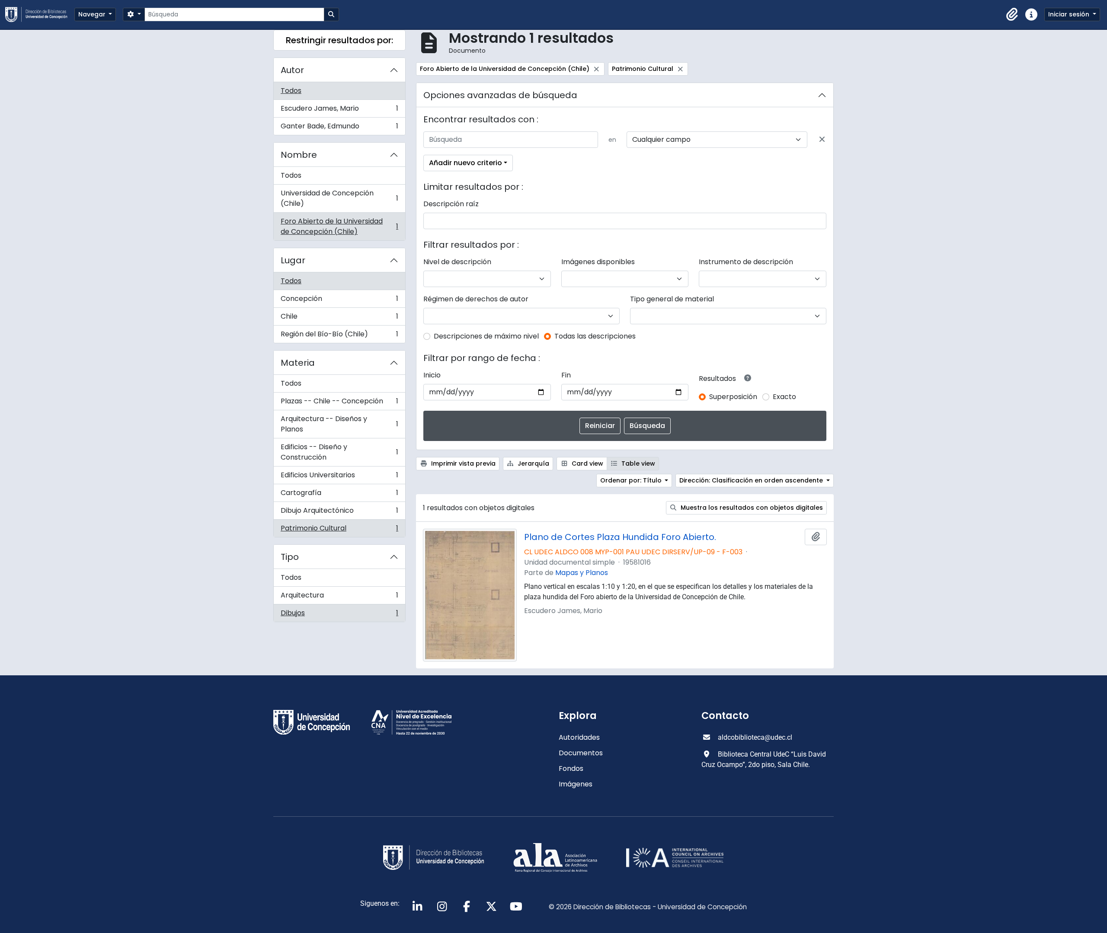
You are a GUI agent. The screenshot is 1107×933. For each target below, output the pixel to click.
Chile (339, 318)
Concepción (339, 301)
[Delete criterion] (822, 139)
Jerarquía (532, 463)
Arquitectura (339, 597)
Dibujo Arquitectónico (339, 512)
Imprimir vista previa (462, 463)
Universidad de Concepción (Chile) (339, 198)
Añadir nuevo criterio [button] (465, 163)
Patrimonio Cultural (339, 530)
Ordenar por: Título (631, 480)
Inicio (432, 375)
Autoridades (579, 737)
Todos (291, 91)
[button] (1012, 14)
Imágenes (575, 784)
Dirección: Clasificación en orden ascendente (752, 480)
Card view (586, 463)
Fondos (571, 768)
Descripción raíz (451, 204)
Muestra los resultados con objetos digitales (751, 507)
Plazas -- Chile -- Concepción (339, 403)
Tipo (290, 557)
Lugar (293, 260)
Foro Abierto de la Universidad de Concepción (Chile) (339, 226)
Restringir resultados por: (339, 40)
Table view (637, 463)
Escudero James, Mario (339, 110)
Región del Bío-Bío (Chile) (339, 336)
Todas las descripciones (595, 336)
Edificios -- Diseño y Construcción (339, 452)
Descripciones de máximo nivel (486, 336)
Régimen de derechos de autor (475, 299)
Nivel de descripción (457, 262)
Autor (292, 70)
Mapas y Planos (581, 573)
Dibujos (339, 615)
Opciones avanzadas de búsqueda (500, 95)
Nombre (299, 155)
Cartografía (339, 495)
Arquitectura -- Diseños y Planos (339, 424)
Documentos (581, 753)
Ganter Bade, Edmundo (339, 128)
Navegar (92, 14)
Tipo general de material (672, 299)
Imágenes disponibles (598, 262)
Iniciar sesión (1069, 14)
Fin (566, 375)
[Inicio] (39, 14)
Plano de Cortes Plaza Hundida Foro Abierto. (620, 537)
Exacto (784, 397)
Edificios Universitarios (339, 477)
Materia (298, 363)
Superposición (733, 397)
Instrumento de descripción (746, 262)
